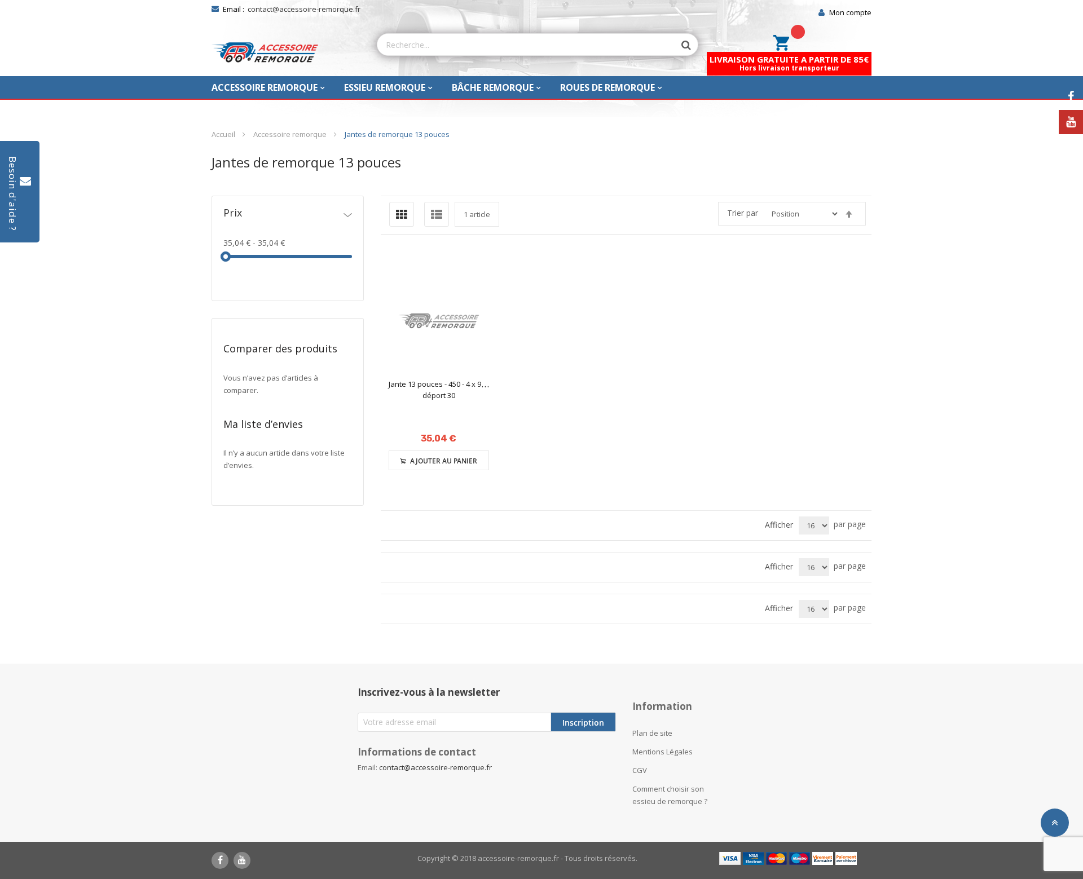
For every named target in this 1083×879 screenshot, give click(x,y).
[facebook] (220, 860)
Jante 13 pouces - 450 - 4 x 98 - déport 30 (439, 389)
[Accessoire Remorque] (265, 52)
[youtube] (242, 860)
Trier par (742, 212)
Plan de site (652, 733)
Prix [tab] (232, 213)
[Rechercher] (681, 45)
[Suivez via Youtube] (1071, 122)
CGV (639, 770)
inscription (583, 722)
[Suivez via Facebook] (1071, 97)
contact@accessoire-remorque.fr (304, 9)
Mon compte (850, 12)
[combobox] (526, 44)
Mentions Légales (662, 752)
